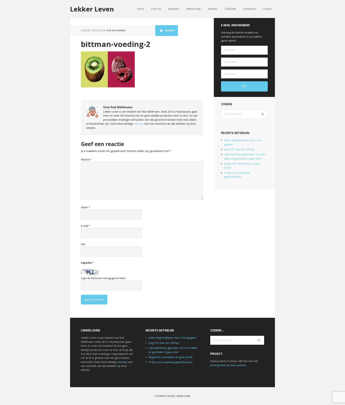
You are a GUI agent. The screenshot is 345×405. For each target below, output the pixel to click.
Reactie (86, 159)
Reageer (169, 30)
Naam (85, 207)
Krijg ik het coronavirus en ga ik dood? (170, 357)
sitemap (138, 123)
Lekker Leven (92, 9)
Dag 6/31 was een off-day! (239, 149)
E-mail (85, 225)
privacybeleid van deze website (228, 365)
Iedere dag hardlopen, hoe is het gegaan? (172, 337)
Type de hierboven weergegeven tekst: (103, 278)
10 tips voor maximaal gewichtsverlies (170, 362)
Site (83, 244)
